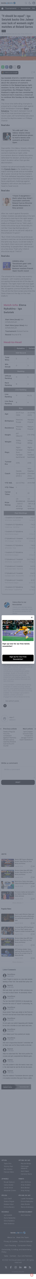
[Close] (32, 617)
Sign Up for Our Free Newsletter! (18, 658)
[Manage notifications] (31, 1275)
